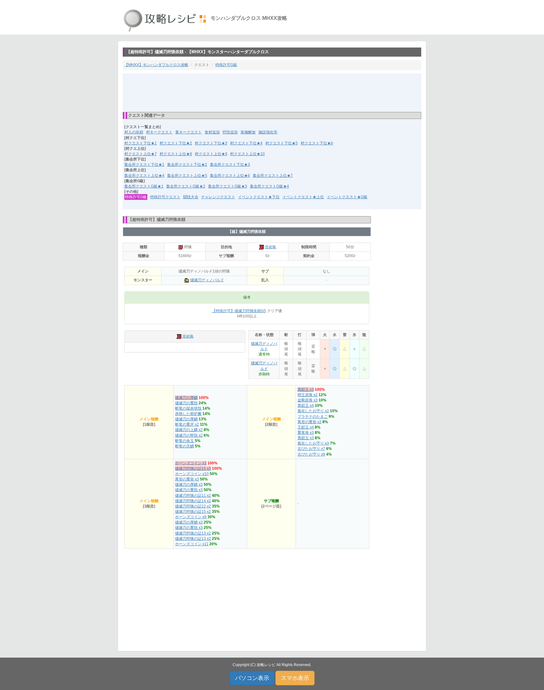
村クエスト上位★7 (140, 154)
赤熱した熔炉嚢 (188, 414)
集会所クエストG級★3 (227, 186)
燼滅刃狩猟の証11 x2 (193, 495)
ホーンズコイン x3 (191, 463)
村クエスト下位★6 (317, 143)
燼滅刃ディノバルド (207, 280)
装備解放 (248, 132)
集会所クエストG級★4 (269, 186)
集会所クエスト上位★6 (230, 175)
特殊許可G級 (226, 65)
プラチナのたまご (313, 416)
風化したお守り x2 (313, 411)
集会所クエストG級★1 (143, 186)
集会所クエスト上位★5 (187, 175)
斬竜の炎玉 (184, 441)
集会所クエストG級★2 (185, 186)
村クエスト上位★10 (247, 154)
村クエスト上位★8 (176, 154)
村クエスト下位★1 (140, 143)
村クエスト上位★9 (211, 154)
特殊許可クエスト (165, 197)
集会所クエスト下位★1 (144, 164)
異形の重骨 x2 (309, 422)
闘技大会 (190, 197)
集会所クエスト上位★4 (144, 175)
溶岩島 (270, 247)
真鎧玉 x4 (306, 405)
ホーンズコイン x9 (191, 517)
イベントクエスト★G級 (347, 197)
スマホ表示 (295, 678)
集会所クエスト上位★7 (273, 175)
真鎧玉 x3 (306, 389)
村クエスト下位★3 (211, 143)
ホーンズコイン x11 (191, 544)
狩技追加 (230, 132)
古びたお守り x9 (311, 454)
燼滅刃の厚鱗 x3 (189, 484)
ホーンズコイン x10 (192, 474)
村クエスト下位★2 (176, 143)
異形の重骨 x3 (187, 479)
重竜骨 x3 (306, 432)
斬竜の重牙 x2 (187, 424)
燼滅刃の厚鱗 (186, 397)
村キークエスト (159, 132)
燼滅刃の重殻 (186, 403)
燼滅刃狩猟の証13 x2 (193, 533)
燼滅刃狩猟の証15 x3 (193, 468)
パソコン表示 (252, 678)
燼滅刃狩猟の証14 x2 (193, 501)
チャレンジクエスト (218, 197)
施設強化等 (267, 132)
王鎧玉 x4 (306, 427)
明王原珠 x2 (308, 395)
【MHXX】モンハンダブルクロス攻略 (156, 65)
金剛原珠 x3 (308, 400)
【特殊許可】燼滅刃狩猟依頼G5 (239, 311)
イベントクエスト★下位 (259, 197)
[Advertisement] (272, 92)
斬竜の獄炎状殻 (188, 408)
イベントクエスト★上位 (303, 197)
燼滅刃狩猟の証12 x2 (193, 506)
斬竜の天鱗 (184, 446)
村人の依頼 (133, 132)
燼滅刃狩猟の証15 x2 (193, 511)
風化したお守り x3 (313, 443)
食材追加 (212, 132)
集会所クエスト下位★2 (187, 164)
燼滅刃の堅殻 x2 (189, 435)
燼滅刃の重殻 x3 (189, 490)
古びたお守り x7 (311, 448)
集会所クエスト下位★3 (230, 164)
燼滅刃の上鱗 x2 (189, 430)
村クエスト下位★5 (281, 143)
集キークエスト (188, 132)
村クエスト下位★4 (246, 143)
